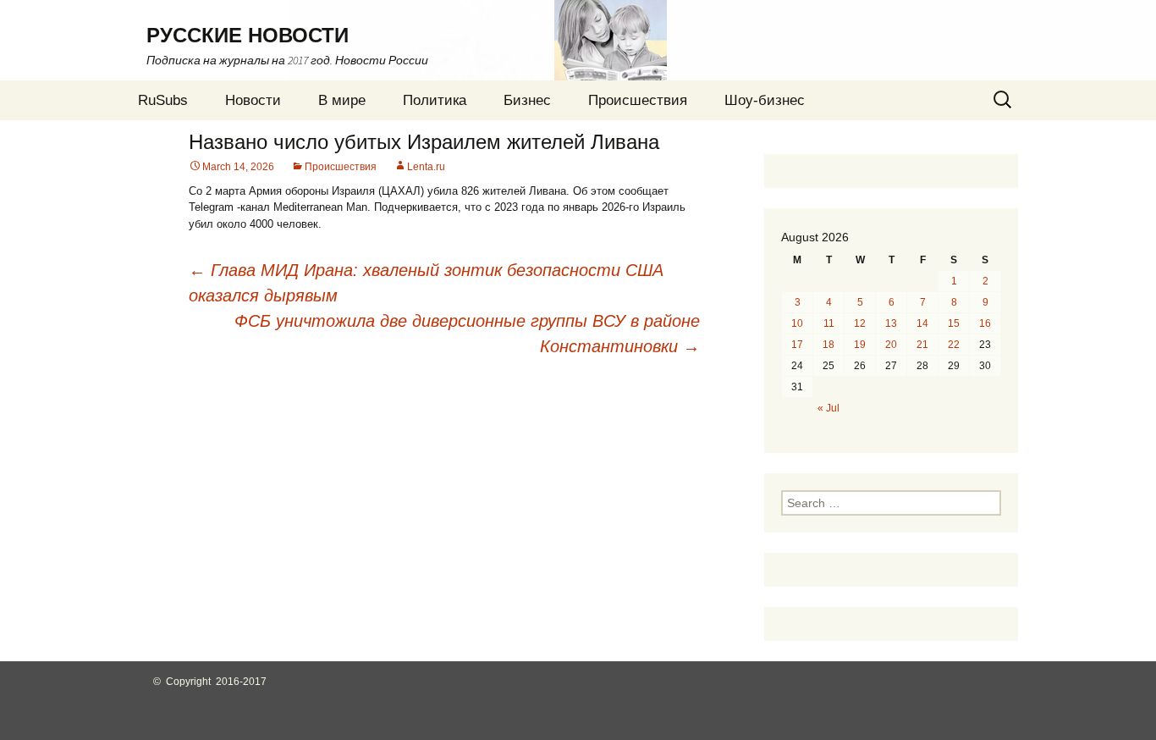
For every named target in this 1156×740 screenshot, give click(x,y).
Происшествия (637, 100)
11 (828, 323)
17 (797, 345)
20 (891, 345)
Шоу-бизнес (764, 100)
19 (860, 345)
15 (954, 323)
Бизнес (527, 100)
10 (797, 323)
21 (922, 345)
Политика (434, 100)
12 (860, 323)
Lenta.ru (426, 167)
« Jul (828, 408)
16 (985, 323)
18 (828, 345)
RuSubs (163, 100)
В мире (342, 100)
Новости (253, 100)
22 (954, 345)
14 (922, 323)
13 (891, 323)
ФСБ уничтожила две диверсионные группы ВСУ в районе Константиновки (467, 334)
